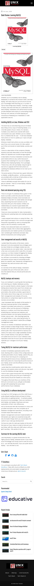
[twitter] (9, 456)
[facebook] (5, 456)
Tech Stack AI (21, 576)
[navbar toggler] (31, 3)
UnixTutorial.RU (24, 573)
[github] (12, 456)
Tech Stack (11, 576)
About (7, 573)
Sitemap (14, 573)
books (3, 49)
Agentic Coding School (6, 491)
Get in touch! (22, 471)
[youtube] (15, 456)
